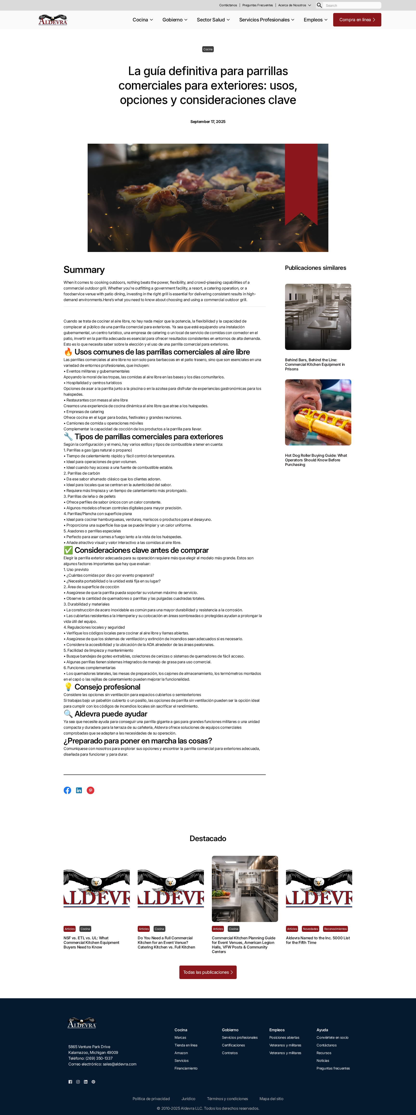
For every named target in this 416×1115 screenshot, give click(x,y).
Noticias (323, 1060)
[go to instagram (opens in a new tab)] (78, 1081)
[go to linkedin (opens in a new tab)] (86, 1081)
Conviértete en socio (333, 1037)
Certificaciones (233, 1045)
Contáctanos (327, 1045)
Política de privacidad (151, 1098)
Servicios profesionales (240, 1037)
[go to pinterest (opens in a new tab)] (93, 1081)
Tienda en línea (186, 1045)
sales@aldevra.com (120, 1064)
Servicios (181, 1060)
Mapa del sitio (272, 1098)
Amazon (181, 1053)
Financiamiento (186, 1068)
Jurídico (188, 1098)
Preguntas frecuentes (333, 1068)
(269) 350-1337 (99, 1058)
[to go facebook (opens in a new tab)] (70, 1081)
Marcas (180, 1037)
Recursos (324, 1053)
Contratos (230, 1053)
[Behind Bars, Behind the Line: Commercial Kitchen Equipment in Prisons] (318, 317)
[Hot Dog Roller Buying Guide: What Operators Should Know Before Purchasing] (318, 412)
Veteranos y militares (285, 1045)
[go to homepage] (102, 1023)
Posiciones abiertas (284, 1037)
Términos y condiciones (227, 1098)
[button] (297, 5)
